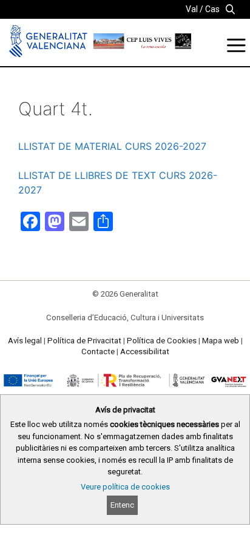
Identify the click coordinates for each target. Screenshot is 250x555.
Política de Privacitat (84, 340)
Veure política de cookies (125, 486)
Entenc (122, 505)
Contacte (98, 351)
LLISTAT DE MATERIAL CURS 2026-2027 (112, 146)
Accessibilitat (144, 351)
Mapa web (220, 340)
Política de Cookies (162, 340)
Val (192, 9)
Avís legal (25, 340)
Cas (212, 9)
